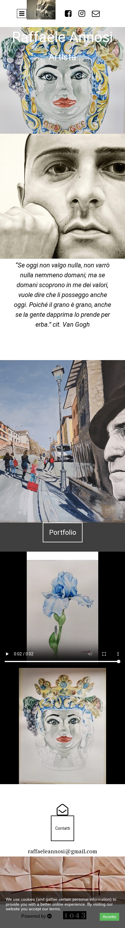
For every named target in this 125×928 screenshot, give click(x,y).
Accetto (109, 916)
